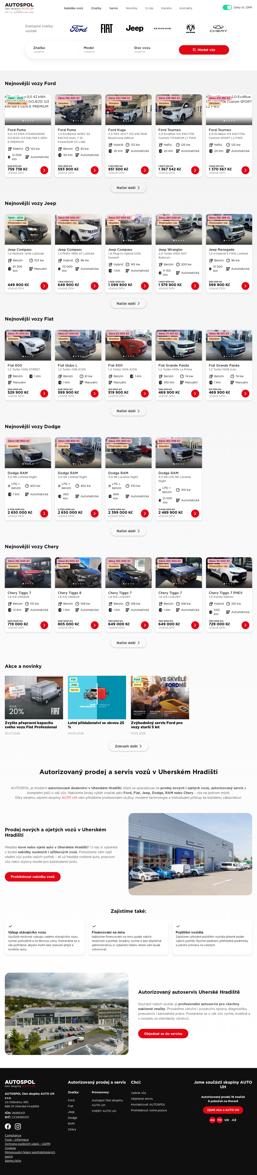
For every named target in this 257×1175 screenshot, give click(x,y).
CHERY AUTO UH (104, 1111)
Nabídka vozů (73, 8)
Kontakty (185, 8)
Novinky (131, 8)
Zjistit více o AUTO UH (223, 1110)
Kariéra (166, 8)
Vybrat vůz (138, 1093)
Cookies (10, 1148)
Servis (113, 8)
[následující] (48, 109)
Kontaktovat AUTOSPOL (148, 1105)
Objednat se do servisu (163, 1033)
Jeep (71, 1112)
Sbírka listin (13, 1161)
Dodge (72, 1118)
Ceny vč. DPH (243, 7)
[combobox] (44, 52)
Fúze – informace (17, 1140)
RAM (71, 1124)
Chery (72, 1129)
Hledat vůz (206, 50)
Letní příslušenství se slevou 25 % (96, 725)
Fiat (70, 1106)
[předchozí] (7, 109)
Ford (71, 1100)
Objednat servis (142, 1099)
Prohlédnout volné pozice (149, 1110)
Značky (96, 8)
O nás (149, 8)
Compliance (13, 1135)
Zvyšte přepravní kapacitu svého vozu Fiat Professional (31, 725)
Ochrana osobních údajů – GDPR (27, 1144)
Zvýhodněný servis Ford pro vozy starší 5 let (157, 725)
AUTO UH (69, 797)
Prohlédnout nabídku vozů (33, 876)
